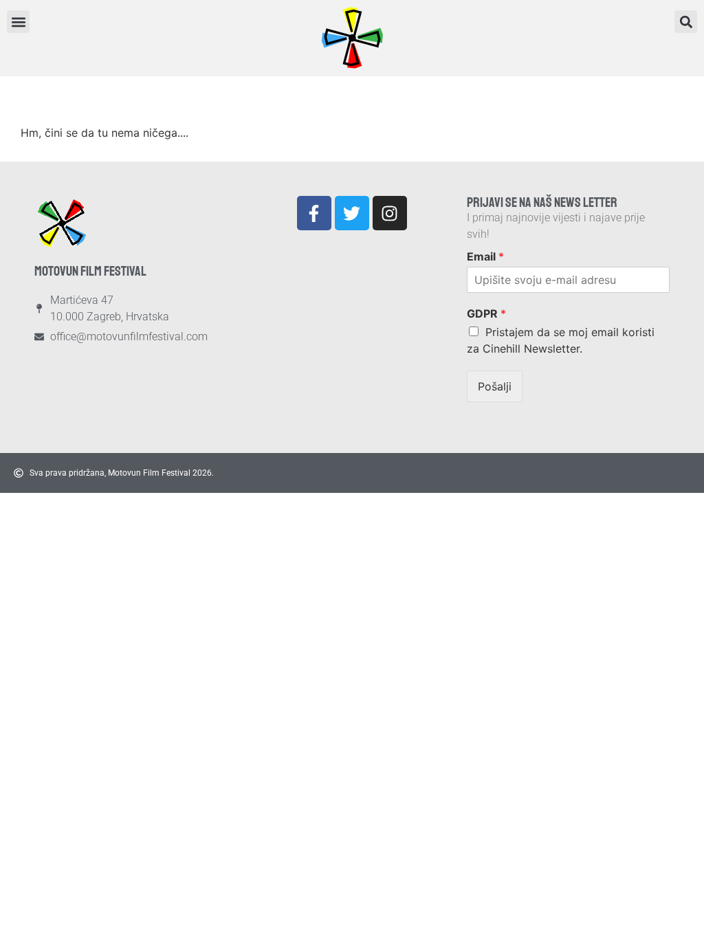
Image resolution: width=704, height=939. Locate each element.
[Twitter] (352, 213)
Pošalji (495, 386)
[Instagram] (390, 213)
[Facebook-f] (314, 213)
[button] (685, 21)
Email (485, 256)
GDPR (486, 313)
